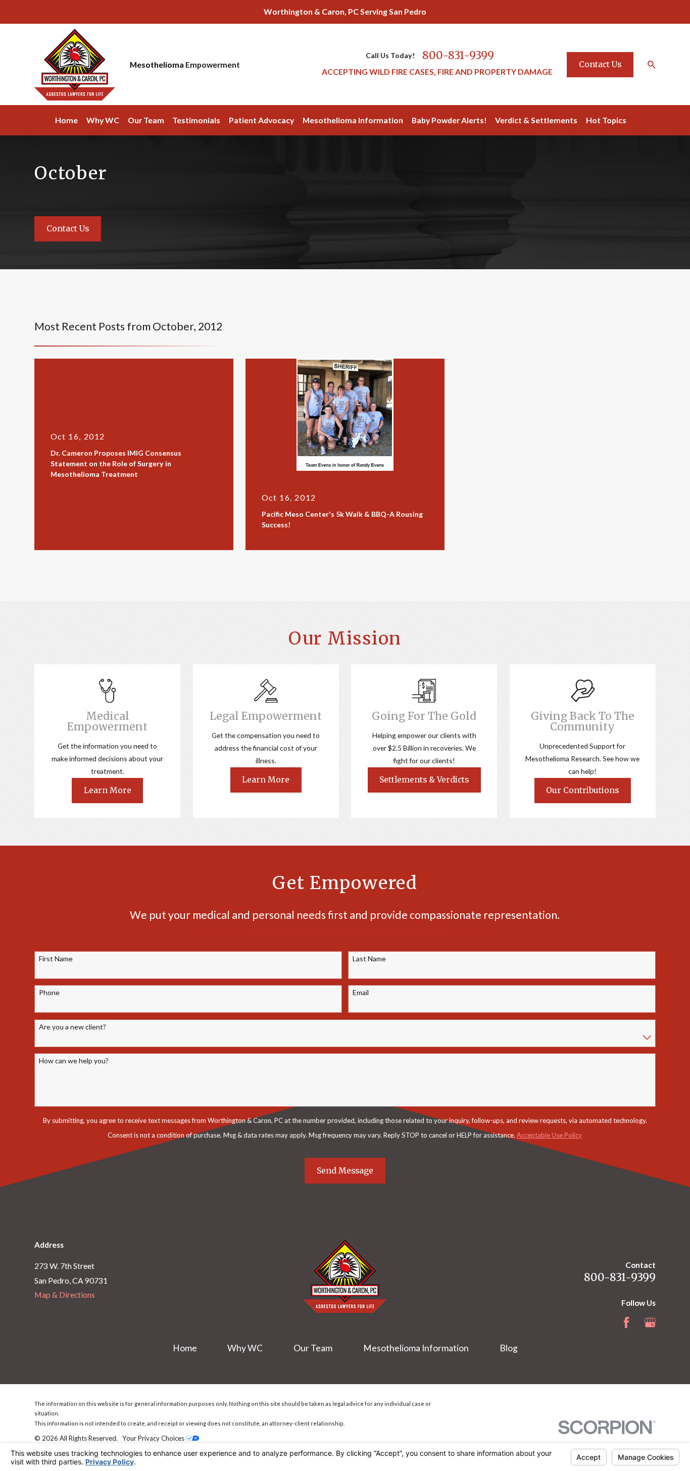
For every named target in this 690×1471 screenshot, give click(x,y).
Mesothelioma (157, 64)
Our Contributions (582, 790)
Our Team (312, 1348)
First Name (56, 959)
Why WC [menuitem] (102, 120)
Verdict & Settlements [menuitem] (536, 120)
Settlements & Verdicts (424, 779)
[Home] (74, 65)
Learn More (107, 790)
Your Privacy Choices (154, 1438)
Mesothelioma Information (416, 1348)
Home (185, 1348)
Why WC (245, 1348)
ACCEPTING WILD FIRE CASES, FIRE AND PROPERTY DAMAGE (437, 71)
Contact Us (600, 64)
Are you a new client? (72, 1027)
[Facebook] (626, 1322)
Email (361, 993)
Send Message (345, 1170)
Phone (49, 993)
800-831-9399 (458, 55)
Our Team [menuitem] (146, 120)
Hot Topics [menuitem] (606, 120)
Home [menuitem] (66, 120)
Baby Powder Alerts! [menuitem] (449, 120)
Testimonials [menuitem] (196, 120)
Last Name (369, 959)
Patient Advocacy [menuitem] (261, 120)
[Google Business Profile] (650, 1322)
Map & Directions (64, 1294)
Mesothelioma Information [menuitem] (353, 120)
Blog (509, 1348)
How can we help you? (74, 1061)
